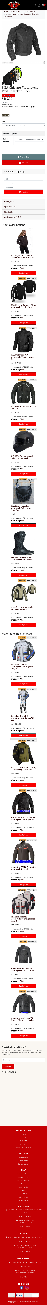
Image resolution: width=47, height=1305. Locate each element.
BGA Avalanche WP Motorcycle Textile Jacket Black (22, 357)
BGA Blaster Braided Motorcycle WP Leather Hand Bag (21, 508)
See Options (23, 273)
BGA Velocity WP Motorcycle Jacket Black (23, 407)
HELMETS (23, 1141)
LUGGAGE (23, 1144)
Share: (5, 95)
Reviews (7, 217)
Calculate (24, 192)
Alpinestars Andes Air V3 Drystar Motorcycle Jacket (22, 1019)
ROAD (24, 1134)
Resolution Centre (23, 1174)
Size (3, 121)
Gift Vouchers (23, 1197)
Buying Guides (23, 1200)
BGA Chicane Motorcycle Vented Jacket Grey (22, 608)
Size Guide (8, 212)
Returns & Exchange (23, 1180)
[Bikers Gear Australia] (12, 5)
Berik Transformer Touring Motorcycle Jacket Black (23, 769)
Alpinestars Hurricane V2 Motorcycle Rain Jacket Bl (22, 969)
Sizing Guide (23, 1187)
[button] (23, 162)
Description (9, 202)
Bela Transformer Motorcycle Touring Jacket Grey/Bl (23, 666)
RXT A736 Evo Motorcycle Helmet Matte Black (22, 457)
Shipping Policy (23, 1177)
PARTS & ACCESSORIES (23, 1148)
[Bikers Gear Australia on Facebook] (21, 1287)
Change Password (23, 1164)
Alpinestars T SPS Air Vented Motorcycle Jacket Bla (23, 868)
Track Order (23, 1161)
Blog (23, 1190)
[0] (43, 5)
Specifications (10, 207)
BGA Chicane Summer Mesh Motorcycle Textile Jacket (23, 306)
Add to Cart (24, 157)
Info (36, 106)
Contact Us (23, 1194)
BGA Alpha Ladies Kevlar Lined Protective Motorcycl (23, 256)
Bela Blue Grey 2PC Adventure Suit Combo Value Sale (23, 718)
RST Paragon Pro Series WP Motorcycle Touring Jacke (23, 818)
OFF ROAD (23, 1138)
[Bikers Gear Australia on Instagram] (27, 1287)
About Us (23, 1184)
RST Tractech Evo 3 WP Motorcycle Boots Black (21, 558)
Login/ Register (23, 1157)
